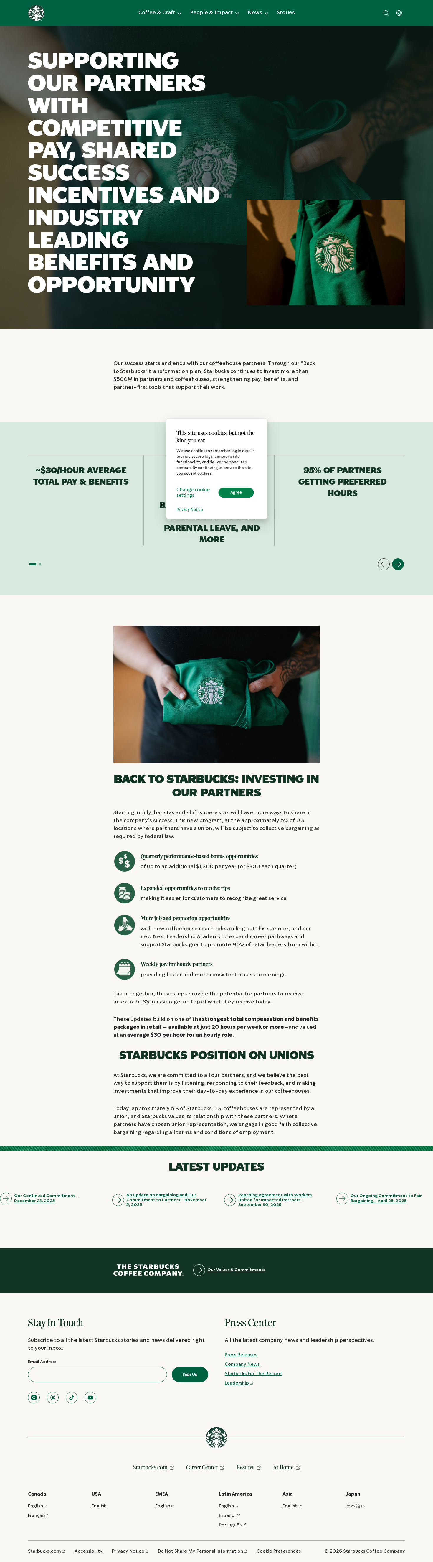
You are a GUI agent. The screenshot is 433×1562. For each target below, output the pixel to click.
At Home (283, 1467)
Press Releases (241, 1355)
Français (36, 1515)
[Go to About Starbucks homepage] (36, 13)
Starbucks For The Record (253, 1374)
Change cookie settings (193, 493)
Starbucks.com (150, 1467)
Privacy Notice (189, 510)
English (35, 1506)
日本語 (353, 1506)
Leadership (237, 1383)
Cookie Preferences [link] (279, 1551)
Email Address (42, 1362)
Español (227, 1515)
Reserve (245, 1467)
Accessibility (89, 1551)
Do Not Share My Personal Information (200, 1551)
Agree (236, 493)
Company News (242, 1364)
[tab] (32, 564)
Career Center (202, 1467)
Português (230, 1525)
